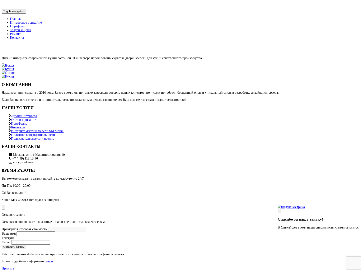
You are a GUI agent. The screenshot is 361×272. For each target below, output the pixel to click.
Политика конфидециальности (33, 135)
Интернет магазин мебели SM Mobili (37, 131)
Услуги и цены (20, 30)
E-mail (6, 242)
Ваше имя (9, 233)
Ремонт (15, 34)
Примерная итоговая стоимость (24, 229)
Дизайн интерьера (24, 116)
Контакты (17, 37)
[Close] (279, 211)
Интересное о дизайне (26, 22)
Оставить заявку (13, 246)
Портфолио (18, 26)
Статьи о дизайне (23, 119)
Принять (8, 268)
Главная (15, 18)
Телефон (8, 238)
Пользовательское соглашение (32, 138)
